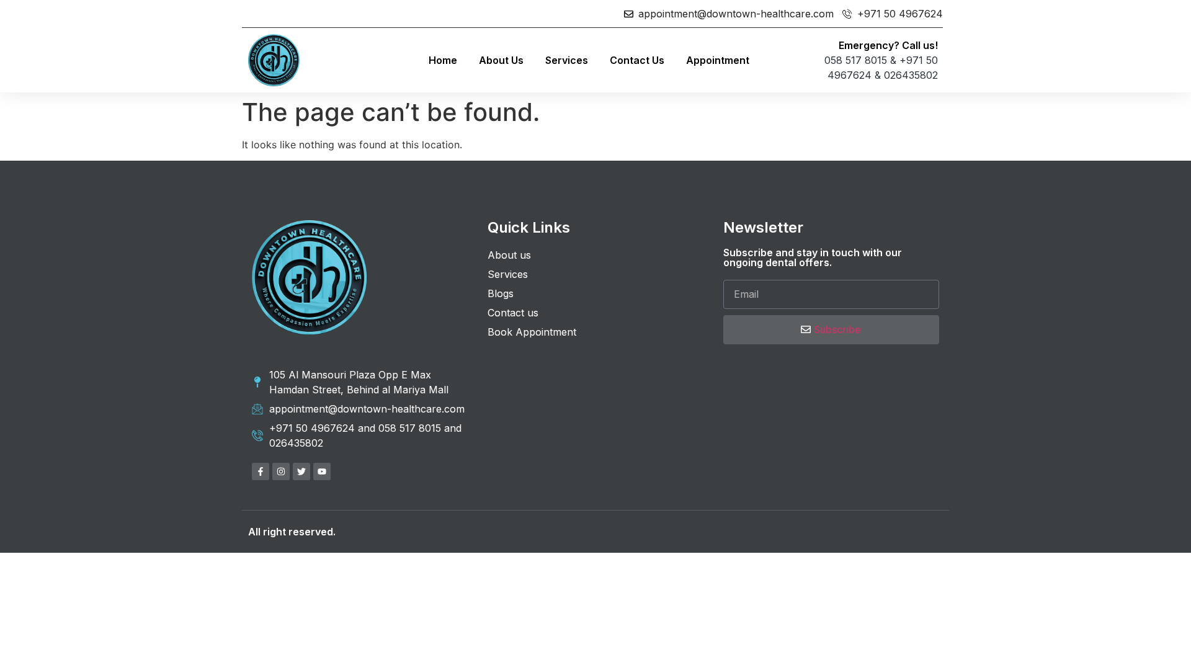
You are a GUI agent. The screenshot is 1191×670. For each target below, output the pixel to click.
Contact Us (637, 60)
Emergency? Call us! (888, 45)
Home (443, 60)
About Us (501, 60)
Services (566, 60)
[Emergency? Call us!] (779, 60)
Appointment (717, 60)
